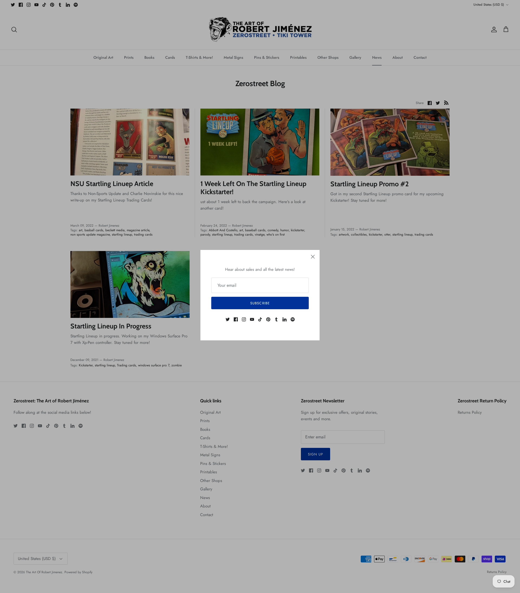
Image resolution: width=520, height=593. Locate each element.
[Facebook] (236, 319)
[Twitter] (228, 319)
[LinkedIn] (284, 319)
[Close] (313, 257)
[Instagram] (244, 319)
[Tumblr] (276, 319)
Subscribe (259, 303)
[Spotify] (293, 319)
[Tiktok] (260, 319)
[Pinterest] (268, 319)
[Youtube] (252, 319)
